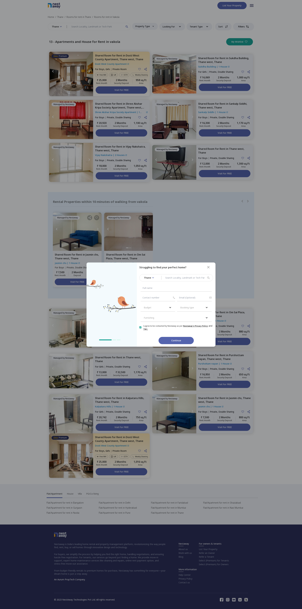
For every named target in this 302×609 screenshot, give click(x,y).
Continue (176, 340)
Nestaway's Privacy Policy (195, 326)
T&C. (145, 329)
